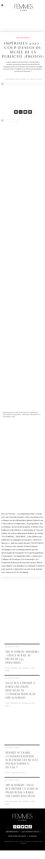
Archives (23, 38)
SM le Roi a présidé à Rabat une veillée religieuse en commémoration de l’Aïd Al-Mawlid (20, 690)
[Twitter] (22, 826)
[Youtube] (26, 826)
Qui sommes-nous (30, 832)
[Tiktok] (30, 826)
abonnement (12, 832)
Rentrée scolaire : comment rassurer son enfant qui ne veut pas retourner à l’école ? (21, 760)
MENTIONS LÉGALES (17, 836)
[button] (16, 112)
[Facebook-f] (18, 826)
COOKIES (33, 836)
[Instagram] (14, 826)
